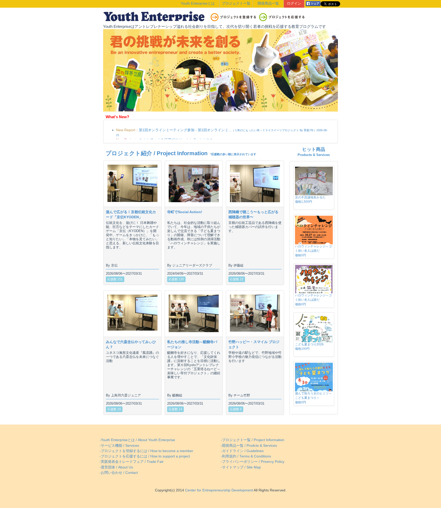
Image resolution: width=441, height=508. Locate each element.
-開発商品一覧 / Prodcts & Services (249, 445)
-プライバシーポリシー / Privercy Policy (252, 462)
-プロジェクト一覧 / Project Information (252, 440)
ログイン (294, 3)
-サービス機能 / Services (119, 445)
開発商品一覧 (268, 3)
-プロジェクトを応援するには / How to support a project (145, 456)
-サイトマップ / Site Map (241, 467)
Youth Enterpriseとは (198, 3)
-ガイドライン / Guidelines (242, 451)
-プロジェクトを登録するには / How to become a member (146, 451)
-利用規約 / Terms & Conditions (246, 456)
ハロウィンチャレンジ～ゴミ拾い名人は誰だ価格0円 (313, 251)
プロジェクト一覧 (236, 3)
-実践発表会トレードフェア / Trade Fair (132, 462)
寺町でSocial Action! (184, 212)
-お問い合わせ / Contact (119, 473)
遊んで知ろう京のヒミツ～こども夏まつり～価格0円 (313, 398)
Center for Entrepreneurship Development (218, 490)
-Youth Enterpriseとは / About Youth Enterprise (137, 440)
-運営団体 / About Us (116, 467)
